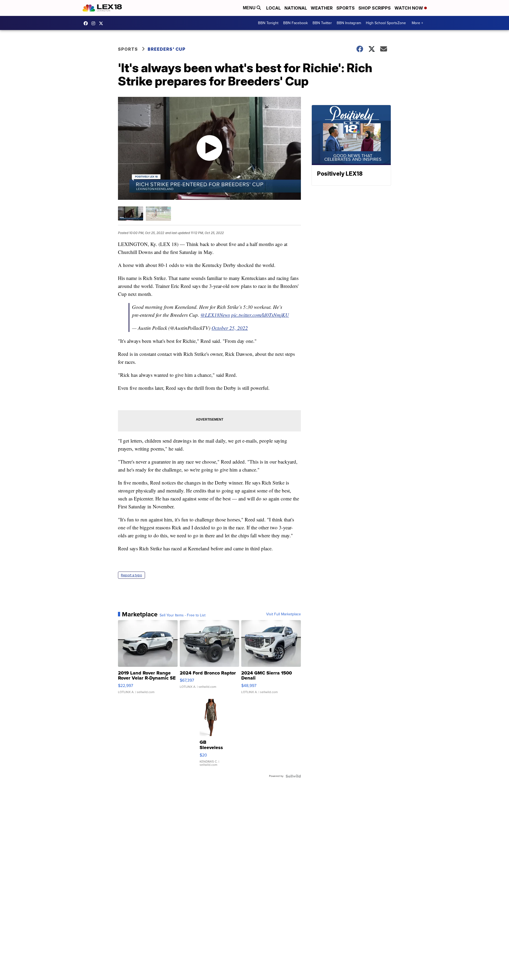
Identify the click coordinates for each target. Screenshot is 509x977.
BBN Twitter (322, 23)
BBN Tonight (268, 23)
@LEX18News (215, 315)
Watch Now (409, 8)
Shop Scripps (374, 8)
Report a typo (131, 575)
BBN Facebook (295, 23)
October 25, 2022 (230, 328)
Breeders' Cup (167, 49)
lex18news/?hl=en (94, 23)
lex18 (87, 23)
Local (273, 8)
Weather (322, 8)
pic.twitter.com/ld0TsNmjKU (260, 315)
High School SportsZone (386, 23)
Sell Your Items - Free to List (182, 615)
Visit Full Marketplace (283, 614)
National (295, 8)
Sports (345, 8)
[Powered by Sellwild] (293, 776)
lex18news (102, 23)
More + (417, 23)
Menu (250, 8)
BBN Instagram (349, 23)
